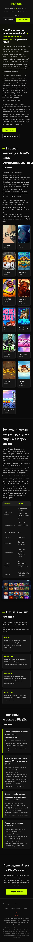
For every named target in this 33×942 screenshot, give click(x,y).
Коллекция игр (10, 8)
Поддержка (22, 8)
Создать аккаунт (16, 892)
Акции (5, 12)
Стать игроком (23, 19)
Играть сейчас (9, 130)
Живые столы (22, 12)
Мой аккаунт (9, 19)
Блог (12, 12)
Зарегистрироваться (11, 136)
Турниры (16, 15)
